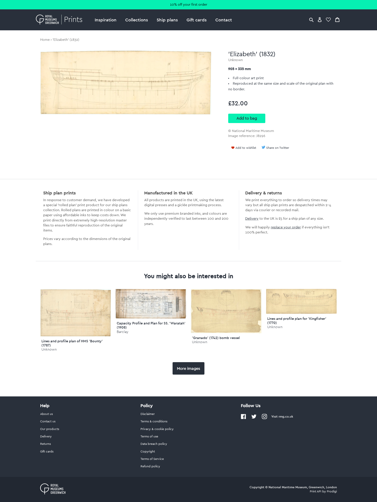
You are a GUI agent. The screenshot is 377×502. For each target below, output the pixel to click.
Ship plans (167, 19)
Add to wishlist (245, 147)
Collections (136, 19)
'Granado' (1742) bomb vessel (216, 338)
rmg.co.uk (286, 416)
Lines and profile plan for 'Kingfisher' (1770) (296, 320)
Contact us (47, 421)
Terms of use (149, 436)
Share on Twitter (277, 147)
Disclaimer (148, 414)
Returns (45, 443)
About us (46, 414)
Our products (49, 429)
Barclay (122, 332)
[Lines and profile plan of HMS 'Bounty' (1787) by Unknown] (75, 335)
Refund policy (150, 466)
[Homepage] (60, 19)
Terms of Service (152, 459)
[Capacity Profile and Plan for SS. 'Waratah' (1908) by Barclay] (150, 317)
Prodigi (332, 491)
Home (45, 39)
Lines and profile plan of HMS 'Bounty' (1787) (72, 343)
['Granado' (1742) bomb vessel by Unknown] (226, 332)
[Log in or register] (319, 19)
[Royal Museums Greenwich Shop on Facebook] (243, 418)
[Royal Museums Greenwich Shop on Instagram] (264, 418)
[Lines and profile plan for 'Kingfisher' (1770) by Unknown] (301, 313)
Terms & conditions (154, 421)
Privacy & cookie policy (157, 429)
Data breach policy (154, 443)
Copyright (148, 451)
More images (188, 368)
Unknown (235, 60)
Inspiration (106, 19)
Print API (315, 491)
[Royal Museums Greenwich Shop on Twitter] (254, 418)
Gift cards (197, 19)
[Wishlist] (328, 19)
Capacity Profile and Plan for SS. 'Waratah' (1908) (151, 325)
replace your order (286, 227)
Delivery (252, 218)
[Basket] (337, 19)
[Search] (311, 19)
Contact (223, 19)
